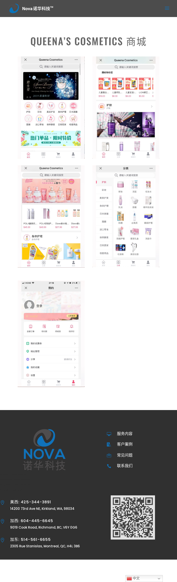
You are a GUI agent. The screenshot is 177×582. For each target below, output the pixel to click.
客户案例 (125, 444)
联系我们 (125, 465)
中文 (136, 578)
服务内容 (125, 433)
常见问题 (125, 455)
